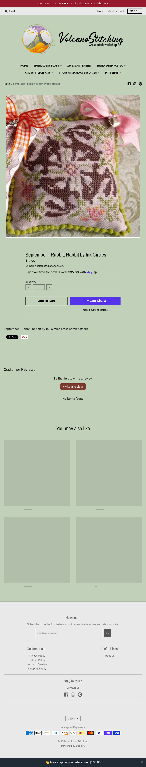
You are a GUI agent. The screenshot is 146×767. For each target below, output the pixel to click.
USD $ (71, 718)
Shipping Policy (37, 668)
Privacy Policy (37, 655)
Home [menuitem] (24, 65)
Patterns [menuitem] (111, 72)
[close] (141, 762)
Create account (116, 11)
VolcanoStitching (78, 741)
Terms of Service (37, 664)
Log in (100, 11)
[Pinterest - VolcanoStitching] (140, 84)
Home (7, 84)
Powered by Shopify (73, 745)
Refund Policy (37, 660)
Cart (137, 11)
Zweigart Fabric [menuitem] (79, 65)
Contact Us (73, 687)
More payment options (95, 309)
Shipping (30, 266)
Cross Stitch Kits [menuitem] (38, 72)
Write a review (73, 386)
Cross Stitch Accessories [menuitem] (78, 72)
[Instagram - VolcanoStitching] (134, 84)
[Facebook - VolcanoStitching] (129, 84)
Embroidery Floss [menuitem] (46, 65)
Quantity (30, 282)
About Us (109, 655)
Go (107, 632)
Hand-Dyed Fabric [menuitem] (110, 65)
